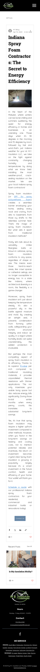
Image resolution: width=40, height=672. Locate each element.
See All (29, 546)
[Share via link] (26, 530)
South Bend (12, 645)
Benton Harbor (22, 653)
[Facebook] (20, 634)
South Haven (28, 656)
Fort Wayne (17, 647)
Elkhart (35, 645)
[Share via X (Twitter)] (15, 530)
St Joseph (15, 653)
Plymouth (34, 647)
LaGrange (22, 650)
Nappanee (9, 650)
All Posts (9, 18)
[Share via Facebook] (9, 530)
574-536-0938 (20, 622)
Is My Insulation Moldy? (20, 571)
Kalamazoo (11, 656)
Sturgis (33, 653)
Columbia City (30, 650)
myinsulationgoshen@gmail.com (20, 625)
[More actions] (30, 30)
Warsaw (10, 647)
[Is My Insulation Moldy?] (21, 559)
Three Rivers (19, 656)
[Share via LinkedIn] (20, 530)
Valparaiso (15, 650)
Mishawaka (19, 645)
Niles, (29, 653)
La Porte (28, 647)
